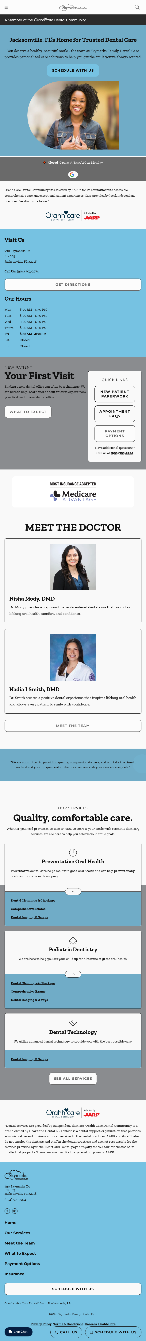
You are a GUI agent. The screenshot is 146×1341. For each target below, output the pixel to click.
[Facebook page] (7, 1211)
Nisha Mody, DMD (32, 598)
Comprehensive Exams (28, 909)
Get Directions (73, 285)
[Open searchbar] (137, 7)
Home (11, 1222)
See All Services (73, 1079)
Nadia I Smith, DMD (34, 689)
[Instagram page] (14, 1211)
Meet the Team (73, 726)
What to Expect (28, 412)
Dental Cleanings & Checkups (33, 900)
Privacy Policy (41, 1324)
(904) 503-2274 (28, 271)
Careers (91, 1324)
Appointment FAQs (114, 413)
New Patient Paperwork (114, 394)
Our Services (17, 1233)
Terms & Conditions (68, 1324)
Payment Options (115, 433)
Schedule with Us (73, 70)
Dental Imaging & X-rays (29, 917)
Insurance (15, 1274)
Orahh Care (107, 1324)
